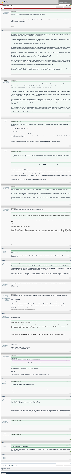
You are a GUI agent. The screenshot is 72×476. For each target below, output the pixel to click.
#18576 (70, 396)
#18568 (70, 248)
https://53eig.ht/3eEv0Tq (24, 348)
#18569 (70, 260)
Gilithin (3, 248)
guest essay (44, 164)
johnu (3, 354)
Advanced (71, 4)
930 (12, 6)
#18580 (70, 454)
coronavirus (36, 321)
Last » (16, 6)
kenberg (3, 118)
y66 (2, 30)
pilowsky (3, 378)
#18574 (70, 354)
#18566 (70, 185)
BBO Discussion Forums (3, 5)
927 (8, 6)
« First (5, 6)
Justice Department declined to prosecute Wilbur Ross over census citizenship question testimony (22, 384)
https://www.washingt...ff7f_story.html (15, 317)
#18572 (70, 313)
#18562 (70, 30)
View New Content (68, 5)
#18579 (70, 442)
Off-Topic (8, 5)
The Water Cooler (12, 5)
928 (9, 6)
